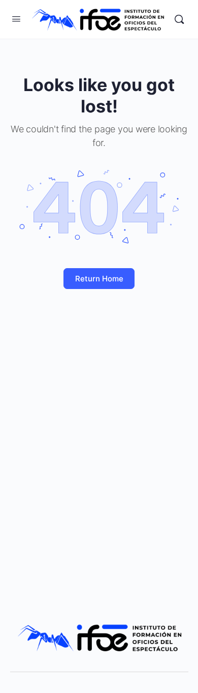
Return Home (99, 278)
